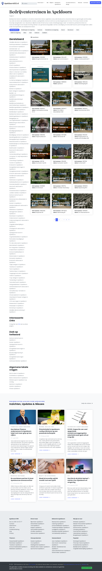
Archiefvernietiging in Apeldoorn (18, 80)
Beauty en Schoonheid (47, 476)
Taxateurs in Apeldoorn (16, 267)
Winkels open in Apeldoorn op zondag (18, 381)
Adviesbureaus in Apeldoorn (17, 57)
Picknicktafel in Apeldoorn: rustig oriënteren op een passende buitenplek (49, 431)
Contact (85, 2)
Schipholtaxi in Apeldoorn (16, 250)
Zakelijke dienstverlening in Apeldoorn (17, 311)
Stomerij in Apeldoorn (15, 258)
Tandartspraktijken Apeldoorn (61, 527)
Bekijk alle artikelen (86, 403)
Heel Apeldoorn (14, 29)
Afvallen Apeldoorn (36, 531)
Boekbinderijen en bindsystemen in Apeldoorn (18, 145)
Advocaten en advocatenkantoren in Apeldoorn (15, 61)
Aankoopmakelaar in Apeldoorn (18, 44)
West (25, 32)
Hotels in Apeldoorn (15, 386)
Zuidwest (44, 32)
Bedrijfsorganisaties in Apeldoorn (19, 107)
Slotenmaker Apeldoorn (59, 552)
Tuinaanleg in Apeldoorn (16, 280)
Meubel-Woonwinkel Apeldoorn (82, 524)
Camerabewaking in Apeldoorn (18, 154)
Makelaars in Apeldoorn (16, 209)
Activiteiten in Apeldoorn (16, 375)
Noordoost (70, 30)
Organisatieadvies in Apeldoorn (18, 237)
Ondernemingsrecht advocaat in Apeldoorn (19, 221)
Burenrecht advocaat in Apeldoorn (16, 151)
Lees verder (15, 453)
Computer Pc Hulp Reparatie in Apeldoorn (18, 157)
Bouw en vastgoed (18, 476)
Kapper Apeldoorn (36, 527)
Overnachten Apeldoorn (80, 531)
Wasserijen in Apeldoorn (16, 306)
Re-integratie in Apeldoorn (17, 247)
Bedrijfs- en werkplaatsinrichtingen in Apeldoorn (16, 95)
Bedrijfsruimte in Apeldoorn (17, 109)
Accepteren (86, 567)
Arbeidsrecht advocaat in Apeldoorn (16, 77)
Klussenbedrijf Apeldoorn (16, 541)
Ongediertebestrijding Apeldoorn (83, 549)
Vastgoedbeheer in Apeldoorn (18, 284)
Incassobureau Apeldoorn (80, 545)
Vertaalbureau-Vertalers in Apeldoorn (17, 292)
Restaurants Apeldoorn (59, 522)
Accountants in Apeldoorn (17, 46)
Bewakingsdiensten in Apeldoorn (18, 137)
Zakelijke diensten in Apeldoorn (18, 42)
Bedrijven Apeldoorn (58, 3)
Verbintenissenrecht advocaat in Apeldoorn (19, 287)
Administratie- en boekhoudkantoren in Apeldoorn (18, 50)
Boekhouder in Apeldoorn (16, 148)
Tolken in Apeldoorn (15, 275)
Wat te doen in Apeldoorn (16, 373)
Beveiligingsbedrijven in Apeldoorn (16, 132)
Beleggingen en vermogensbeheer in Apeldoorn (18, 119)
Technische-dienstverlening (78, 427)
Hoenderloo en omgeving (51, 30)
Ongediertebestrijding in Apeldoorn (16, 225)
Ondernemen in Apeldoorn (17, 218)
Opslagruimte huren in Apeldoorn (15, 233)
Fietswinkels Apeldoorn (37, 524)
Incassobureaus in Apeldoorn (17, 190)
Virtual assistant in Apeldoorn (18, 295)
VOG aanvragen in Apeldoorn (18, 301)
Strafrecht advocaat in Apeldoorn (16, 261)
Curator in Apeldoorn (15, 163)
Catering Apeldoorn (58, 524)
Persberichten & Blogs (70, 3)
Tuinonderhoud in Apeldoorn (17, 282)
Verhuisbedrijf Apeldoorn (59, 533)
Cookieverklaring (14, 529)
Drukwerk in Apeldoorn (16, 165)
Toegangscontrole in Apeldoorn (18, 273)
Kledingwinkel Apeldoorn (38, 545)
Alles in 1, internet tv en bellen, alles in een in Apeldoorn (18, 73)
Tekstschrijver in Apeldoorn (17, 271)
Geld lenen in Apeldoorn (16, 180)
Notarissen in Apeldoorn (16, 216)
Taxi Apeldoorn (35, 525)
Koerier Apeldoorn (14, 342)
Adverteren (95, 2)
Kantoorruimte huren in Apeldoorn (16, 196)
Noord (63, 30)
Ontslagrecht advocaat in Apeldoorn (16, 229)
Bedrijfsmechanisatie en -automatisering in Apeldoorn (17, 104)
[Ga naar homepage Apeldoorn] (10, 3)
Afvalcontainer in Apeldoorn (17, 67)
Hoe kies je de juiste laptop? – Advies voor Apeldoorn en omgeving (79, 480)
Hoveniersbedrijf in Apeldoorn (18, 184)
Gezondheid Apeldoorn (37, 529)
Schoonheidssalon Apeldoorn (60, 525)
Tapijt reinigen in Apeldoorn (17, 264)
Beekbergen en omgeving (27, 30)
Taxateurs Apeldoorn (15, 545)
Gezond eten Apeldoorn (38, 533)
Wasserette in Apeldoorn (16, 303)
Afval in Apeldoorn (14, 65)
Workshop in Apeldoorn (16, 308)
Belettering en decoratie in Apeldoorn (17, 123)
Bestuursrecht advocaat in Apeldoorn (17, 128)
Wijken (52, 2)
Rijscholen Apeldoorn (37, 522)
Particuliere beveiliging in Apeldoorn (16, 240)
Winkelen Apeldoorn (79, 522)
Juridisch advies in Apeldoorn (17, 193)
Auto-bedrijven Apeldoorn (59, 541)
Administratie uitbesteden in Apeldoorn (17, 54)
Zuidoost (37, 32)
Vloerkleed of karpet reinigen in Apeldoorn (18, 298)
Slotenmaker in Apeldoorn (17, 256)
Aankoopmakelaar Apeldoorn (18, 361)
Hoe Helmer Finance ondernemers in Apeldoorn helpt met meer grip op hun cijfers (21, 432)
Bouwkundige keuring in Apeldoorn (16, 354)
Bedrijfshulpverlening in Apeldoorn (16, 100)
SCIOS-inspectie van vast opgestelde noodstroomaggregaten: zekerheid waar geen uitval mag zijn (78, 433)
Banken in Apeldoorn (15, 89)
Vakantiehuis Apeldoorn (80, 533)
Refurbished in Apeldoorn (16, 245)
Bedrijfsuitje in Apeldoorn (16, 112)
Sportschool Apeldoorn (37, 549)
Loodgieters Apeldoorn (58, 529)
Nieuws (80, 2)
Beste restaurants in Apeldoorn (18, 378)
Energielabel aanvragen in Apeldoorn (17, 168)
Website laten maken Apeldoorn (40, 547)
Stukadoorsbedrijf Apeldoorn (60, 531)
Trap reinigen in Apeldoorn (17, 278)
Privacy (11, 533)
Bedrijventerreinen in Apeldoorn (18, 114)
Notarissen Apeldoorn (15, 543)
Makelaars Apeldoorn (15, 549)
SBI (47, 2)
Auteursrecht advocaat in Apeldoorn (16, 85)
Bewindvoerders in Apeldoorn (18, 141)
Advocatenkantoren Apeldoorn (61, 550)
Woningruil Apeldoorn (79, 541)
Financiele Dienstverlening (20, 427)
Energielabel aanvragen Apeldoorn (16, 358)
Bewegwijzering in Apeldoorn (17, 139)
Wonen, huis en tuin (46, 427)
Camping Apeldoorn (79, 529)
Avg (10, 531)
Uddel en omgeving (15, 32)
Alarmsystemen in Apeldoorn (18, 70)
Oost (77, 30)
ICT (69, 476)
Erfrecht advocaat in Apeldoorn (18, 173)
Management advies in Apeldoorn (16, 213)
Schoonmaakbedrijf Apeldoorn (18, 547)
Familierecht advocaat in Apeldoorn (16, 176)
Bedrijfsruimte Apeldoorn (80, 547)
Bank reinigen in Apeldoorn (17, 91)
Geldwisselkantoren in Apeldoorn (19, 182)
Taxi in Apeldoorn (14, 269)
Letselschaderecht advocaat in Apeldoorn (18, 206)
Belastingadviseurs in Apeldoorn (18, 116)
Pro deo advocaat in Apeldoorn (18, 243)
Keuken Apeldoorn (36, 541)
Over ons (12, 527)
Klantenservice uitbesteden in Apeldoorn (18, 200)
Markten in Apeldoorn (15, 384)
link (19, 324)
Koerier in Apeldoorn (15, 203)
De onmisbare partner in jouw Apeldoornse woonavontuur (22, 479)
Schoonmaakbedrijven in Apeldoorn (16, 253)
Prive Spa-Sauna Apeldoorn (81, 543)
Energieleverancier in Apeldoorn (18, 171)
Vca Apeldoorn (35, 543)
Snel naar (40, 2)
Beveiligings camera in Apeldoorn (19, 135)
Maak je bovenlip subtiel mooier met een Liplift (48, 479)
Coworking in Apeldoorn (16, 160)
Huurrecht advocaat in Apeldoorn (16, 187)
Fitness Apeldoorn (14, 388)
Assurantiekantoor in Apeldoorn (18, 82)
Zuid (30, 32)
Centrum (40, 30)
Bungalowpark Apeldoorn (80, 535)
